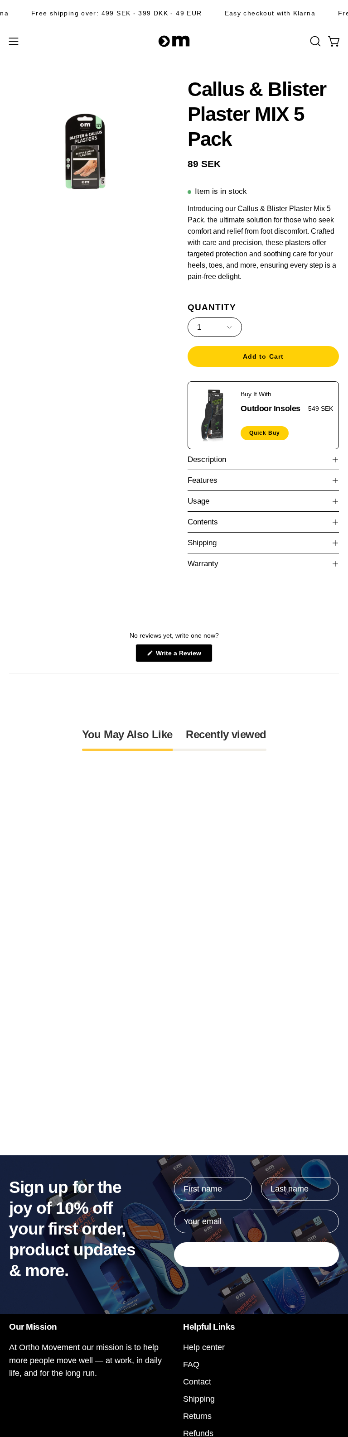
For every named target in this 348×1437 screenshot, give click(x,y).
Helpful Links (209, 1326)
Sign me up (256, 1254)
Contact (197, 1381)
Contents (203, 522)
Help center (204, 1347)
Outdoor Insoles (270, 408)
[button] (314, 41)
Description (207, 459)
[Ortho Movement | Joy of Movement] (174, 41)
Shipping (202, 542)
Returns (197, 1416)
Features (203, 480)
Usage (198, 501)
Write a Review (183, 655)
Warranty (203, 563)
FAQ (191, 1364)
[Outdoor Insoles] (214, 415)
